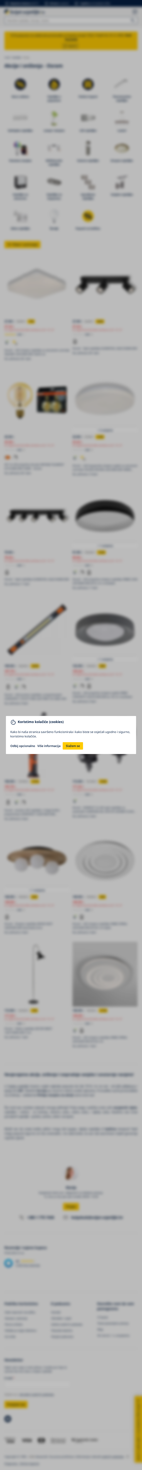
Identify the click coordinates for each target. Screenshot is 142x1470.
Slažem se (73, 746)
